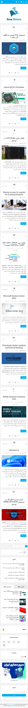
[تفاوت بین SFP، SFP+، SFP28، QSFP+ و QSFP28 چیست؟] (14, 257)
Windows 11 (14, 450)
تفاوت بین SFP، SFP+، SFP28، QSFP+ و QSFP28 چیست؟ (14, 244)
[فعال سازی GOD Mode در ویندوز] (14, 152)
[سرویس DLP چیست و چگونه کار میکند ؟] (14, 48)
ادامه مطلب (23, 67)
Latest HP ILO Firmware (14, 87)
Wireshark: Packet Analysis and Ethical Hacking (14, 346)
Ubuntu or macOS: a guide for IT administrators (14, 193)
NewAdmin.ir (10, 704)
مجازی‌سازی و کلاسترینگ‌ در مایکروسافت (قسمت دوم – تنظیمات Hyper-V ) (12, 617)
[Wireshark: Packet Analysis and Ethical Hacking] (14, 358)
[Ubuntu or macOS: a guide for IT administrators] (14, 205)
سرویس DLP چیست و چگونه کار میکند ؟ (14, 36)
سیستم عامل (4, 186)
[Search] (24, 552)
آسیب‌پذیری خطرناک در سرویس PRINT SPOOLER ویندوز (14, 501)
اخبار (13, 559)
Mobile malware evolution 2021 (14, 398)
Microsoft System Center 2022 (14, 297)
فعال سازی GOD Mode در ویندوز (14, 139)
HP (2, 80)
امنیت (3, 28)
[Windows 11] (14, 461)
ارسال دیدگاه (13, 40)
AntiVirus (4, 390)
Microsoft (4, 131)
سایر (3, 236)
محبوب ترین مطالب (7, 586)
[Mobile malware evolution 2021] (14, 412)
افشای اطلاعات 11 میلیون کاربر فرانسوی (16, 572)
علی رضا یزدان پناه (18, 248)
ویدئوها (24, 629)
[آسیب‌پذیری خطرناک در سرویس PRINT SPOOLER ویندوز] (14, 514)
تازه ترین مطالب (20, 586)
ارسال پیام (23, 656)
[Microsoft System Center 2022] (14, 309)
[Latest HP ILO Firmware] (14, 98)
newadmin (23, 40)
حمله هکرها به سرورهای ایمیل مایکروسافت (16, 575)
